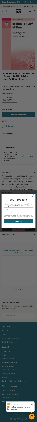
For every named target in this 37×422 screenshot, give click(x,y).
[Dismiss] (32, 404)
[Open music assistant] (32, 416)
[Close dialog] (33, 195)
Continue (18, 221)
